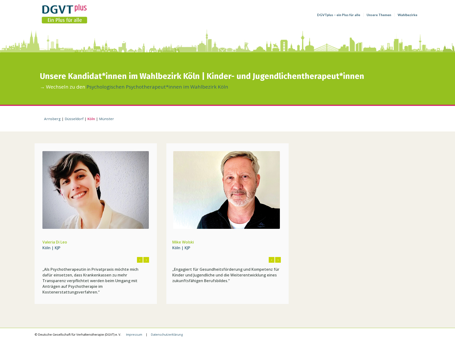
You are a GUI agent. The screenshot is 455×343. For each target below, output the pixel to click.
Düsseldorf (74, 118)
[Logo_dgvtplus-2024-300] (70, 15)
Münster (106, 118)
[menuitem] (338, 15)
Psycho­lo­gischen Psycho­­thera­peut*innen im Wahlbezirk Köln (157, 86)
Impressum (134, 334)
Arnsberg (52, 118)
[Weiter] (146, 260)
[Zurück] (140, 260)
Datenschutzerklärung (167, 334)
